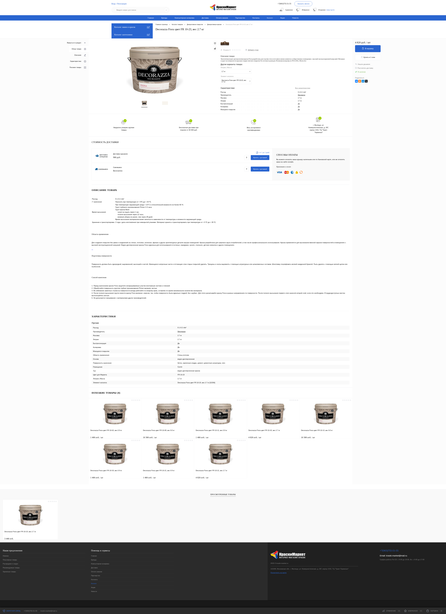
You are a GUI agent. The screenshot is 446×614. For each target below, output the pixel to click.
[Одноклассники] (359, 81)
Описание (77, 55)
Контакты (256, 18)
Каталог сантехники (123, 34)
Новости (295, 18)
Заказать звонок (303, 4)
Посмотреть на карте (279, 573)
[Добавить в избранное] (215, 43)
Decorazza (301, 95)
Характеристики (75, 61)
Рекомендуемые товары (11, 568)
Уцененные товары (9, 572)
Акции (282, 18)
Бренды (164, 18)
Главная (151, 18)
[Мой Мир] (363, 81)
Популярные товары (10, 560)
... (92, 249)
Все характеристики (302, 88)
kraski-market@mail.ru (396, 556)
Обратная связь (13, 611)
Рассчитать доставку (365, 68)
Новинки (6, 556)
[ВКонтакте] (356, 81)
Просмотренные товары (223, 494)
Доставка (205, 18)
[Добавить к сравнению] (215, 48)
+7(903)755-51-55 (30, 611)
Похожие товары (75, 67)
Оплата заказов (222, 18)
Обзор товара (76, 49)
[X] (366, 81)
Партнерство (240, 18)
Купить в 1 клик (369, 57)
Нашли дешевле (364, 64)
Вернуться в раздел (74, 43)
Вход (113, 4)
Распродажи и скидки (10, 564)
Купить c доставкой (260, 157)
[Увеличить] (154, 70)
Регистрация (122, 4)
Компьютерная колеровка (184, 18)
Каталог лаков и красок (124, 27)
